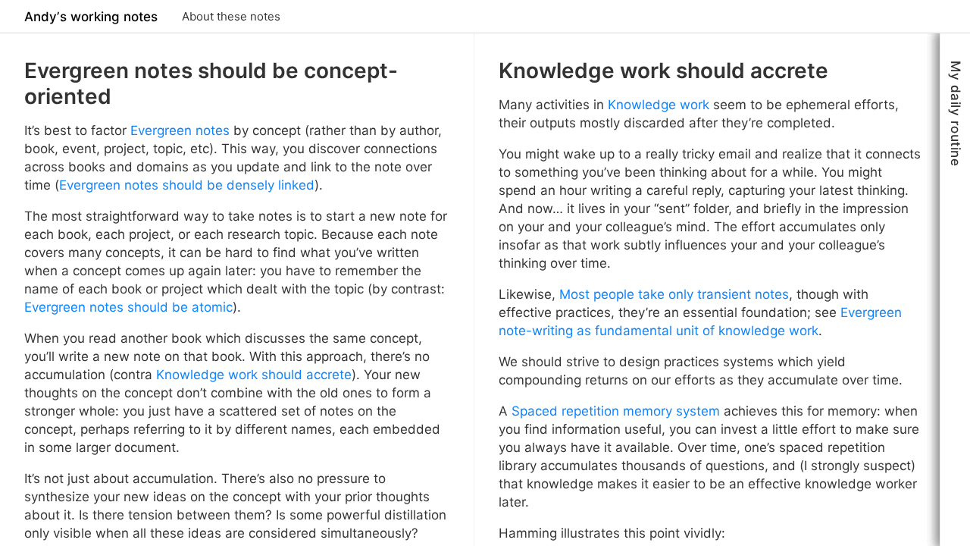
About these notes (231, 16)
